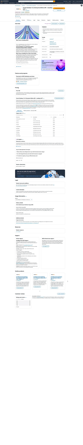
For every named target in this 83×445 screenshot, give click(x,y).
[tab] (18, 20)
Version (16, 198)
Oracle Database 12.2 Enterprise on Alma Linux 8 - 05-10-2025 (57, 52)
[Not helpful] (21, 160)
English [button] (70, 1)
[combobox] (35, 1)
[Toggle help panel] (81, 5)
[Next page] (61, 115)
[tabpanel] (40, 125)
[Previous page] (47, 115)
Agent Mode (65, 1)
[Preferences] (63, 115)
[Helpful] (20, 160)
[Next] (68, 281)
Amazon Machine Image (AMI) (54, 46)
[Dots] (39, 291)
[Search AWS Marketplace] (54, 1)
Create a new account (79, 1)
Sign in (74, 1)
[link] (47, 5)
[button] (26, 9)
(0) (20, 17)
